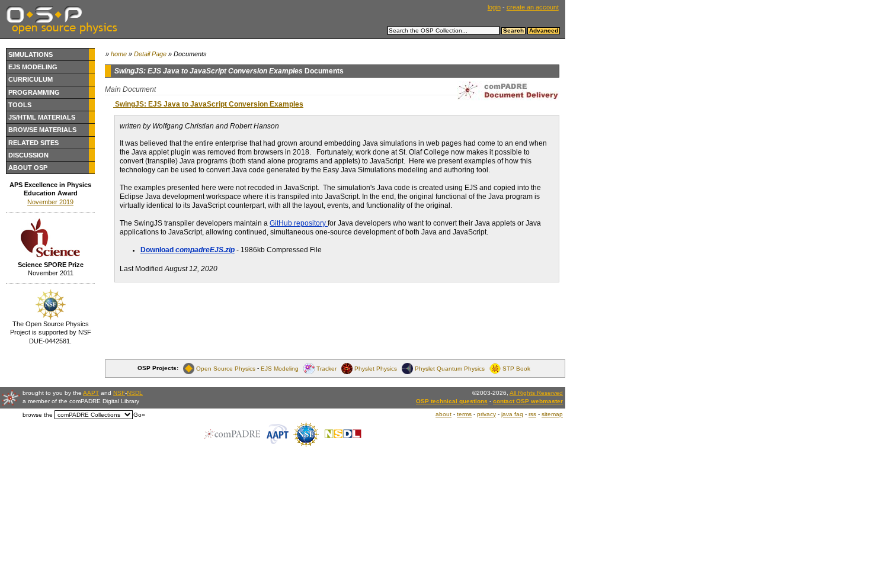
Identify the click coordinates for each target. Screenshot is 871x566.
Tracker (326, 368)
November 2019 (50, 201)
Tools (19, 104)
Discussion (28, 155)
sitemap (552, 414)
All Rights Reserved (536, 393)
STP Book (516, 368)
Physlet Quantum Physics (450, 368)
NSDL (135, 393)
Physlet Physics (375, 368)
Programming (34, 92)
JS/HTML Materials (41, 117)
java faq (512, 414)
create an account (533, 7)
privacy (486, 414)
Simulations (30, 54)
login (494, 7)
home (119, 53)
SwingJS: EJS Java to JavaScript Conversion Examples (208, 104)
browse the (38, 414)
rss (532, 414)
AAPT (91, 393)
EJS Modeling (32, 66)
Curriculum (30, 79)
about (443, 414)
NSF (119, 393)
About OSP (27, 167)
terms (464, 414)
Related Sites (33, 142)
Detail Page (150, 53)
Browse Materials (42, 129)
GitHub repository (299, 223)
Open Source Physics (225, 368)
